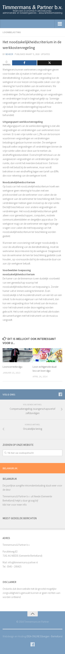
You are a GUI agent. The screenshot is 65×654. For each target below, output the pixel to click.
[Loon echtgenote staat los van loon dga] (47, 355)
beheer (9, 54)
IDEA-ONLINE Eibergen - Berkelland (44, 636)
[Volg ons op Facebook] (60, 394)
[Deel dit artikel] (24, 62)
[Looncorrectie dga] (17, 355)
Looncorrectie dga (12, 366)
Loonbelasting (12, 32)
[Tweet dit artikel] (49, 62)
